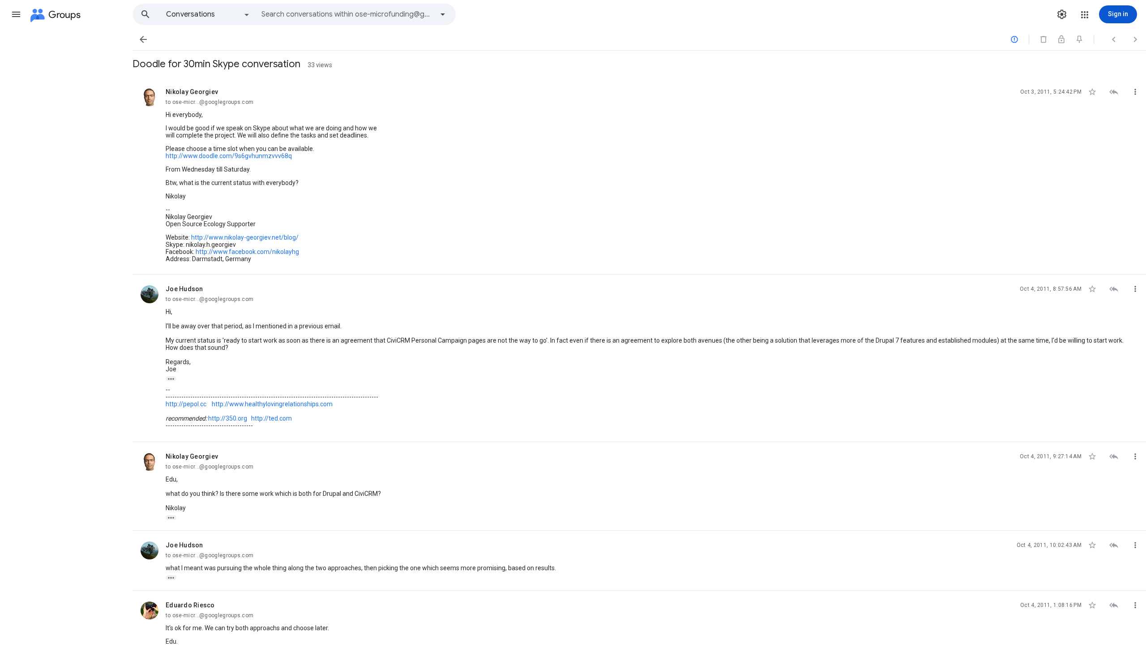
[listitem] (639, 176)
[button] (16, 14)
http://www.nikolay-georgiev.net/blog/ (245, 237)
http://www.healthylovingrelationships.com (272, 404)
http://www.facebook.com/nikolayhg (247, 251)
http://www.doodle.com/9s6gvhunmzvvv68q (229, 155)
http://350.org (227, 418)
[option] (208, 14)
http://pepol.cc (186, 404)
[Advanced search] (442, 14)
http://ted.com (271, 418)
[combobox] (347, 14)
